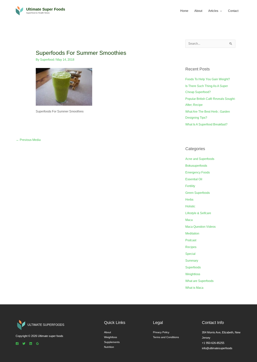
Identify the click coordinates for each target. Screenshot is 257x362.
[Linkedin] (30, 343)
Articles (213, 10)
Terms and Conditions (166, 337)
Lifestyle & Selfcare (198, 213)
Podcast (190, 240)
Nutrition (109, 346)
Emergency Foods (197, 172)
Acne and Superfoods (199, 158)
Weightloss (192, 274)
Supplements (112, 342)
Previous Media (28, 139)
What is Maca (194, 287)
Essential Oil (193, 179)
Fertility (190, 186)
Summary (191, 260)
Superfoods (193, 267)
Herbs (189, 199)
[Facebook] (17, 343)
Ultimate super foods (45, 9)
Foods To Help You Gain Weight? (207, 79)
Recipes (190, 247)
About (198, 10)
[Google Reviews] (37, 343)
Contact (233, 10)
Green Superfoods (197, 192)
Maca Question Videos (200, 226)
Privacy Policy (161, 332)
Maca (189, 219)
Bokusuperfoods (196, 165)
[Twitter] (23, 343)
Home (184, 10)
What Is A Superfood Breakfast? (206, 124)
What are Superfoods (199, 281)
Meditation (192, 233)
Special (190, 253)
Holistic (190, 206)
